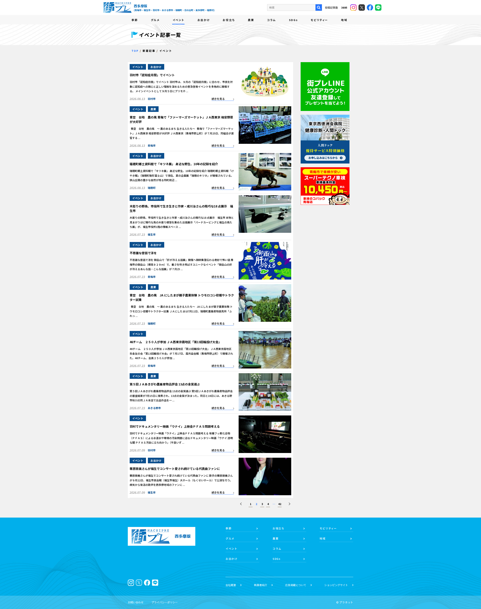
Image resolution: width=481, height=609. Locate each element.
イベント (179, 20)
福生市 (152, 234)
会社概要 (230, 585)
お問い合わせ (136, 602)
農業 (251, 20)
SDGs (293, 20)
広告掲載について (295, 585)
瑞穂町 (152, 188)
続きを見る (218, 99)
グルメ (155, 20)
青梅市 (152, 145)
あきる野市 (154, 408)
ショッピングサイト (336, 585)
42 (279, 504)
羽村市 (152, 99)
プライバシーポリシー (164, 602)
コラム (271, 20)
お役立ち (229, 20)
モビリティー (319, 20)
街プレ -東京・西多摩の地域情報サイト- (117, 7)
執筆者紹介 (260, 585)
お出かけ (203, 20)
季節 (135, 20)
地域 (344, 20)
